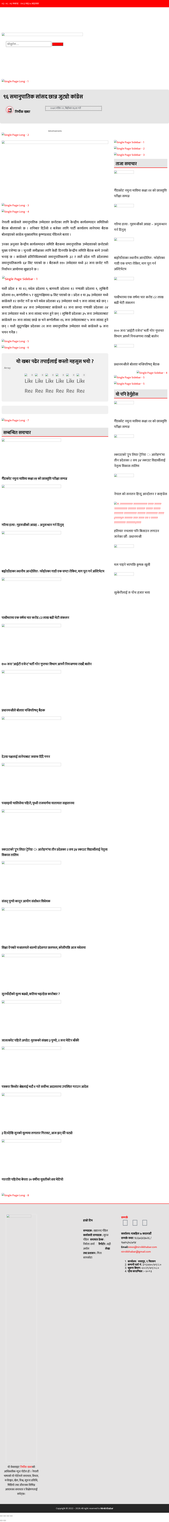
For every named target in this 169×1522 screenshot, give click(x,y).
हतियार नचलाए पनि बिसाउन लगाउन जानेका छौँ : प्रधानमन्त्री (136, 533)
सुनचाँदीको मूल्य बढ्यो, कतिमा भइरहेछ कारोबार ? (31, 994)
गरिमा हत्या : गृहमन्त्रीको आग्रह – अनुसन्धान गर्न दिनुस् (33, 525)
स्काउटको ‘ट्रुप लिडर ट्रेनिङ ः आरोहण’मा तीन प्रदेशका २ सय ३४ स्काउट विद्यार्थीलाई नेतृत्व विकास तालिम (54, 852)
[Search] (57, 44)
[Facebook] (125, 1223)
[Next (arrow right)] (4, 1520)
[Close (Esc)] (1, 1515)
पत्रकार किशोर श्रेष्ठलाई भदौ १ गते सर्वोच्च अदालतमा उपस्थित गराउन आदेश (45, 1087)
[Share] (4, 1515)
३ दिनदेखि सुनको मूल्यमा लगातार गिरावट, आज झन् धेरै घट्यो (37, 1133)
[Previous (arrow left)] (1, 1520)
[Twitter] (135, 1223)
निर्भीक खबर (25, 1467)
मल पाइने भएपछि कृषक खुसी (132, 565)
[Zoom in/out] (11, 1515)
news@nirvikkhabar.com (142, 1247)
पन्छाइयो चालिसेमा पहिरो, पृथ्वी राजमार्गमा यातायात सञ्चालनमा (38, 803)
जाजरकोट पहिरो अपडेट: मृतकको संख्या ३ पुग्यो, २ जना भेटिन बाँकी (40, 1040)
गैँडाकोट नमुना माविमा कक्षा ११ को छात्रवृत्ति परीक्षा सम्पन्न (34, 479)
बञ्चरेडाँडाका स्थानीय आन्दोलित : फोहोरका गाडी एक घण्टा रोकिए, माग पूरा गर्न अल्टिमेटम (53, 571)
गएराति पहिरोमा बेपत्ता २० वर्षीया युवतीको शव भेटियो (32, 1179)
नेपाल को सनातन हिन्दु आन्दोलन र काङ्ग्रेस (140, 494)
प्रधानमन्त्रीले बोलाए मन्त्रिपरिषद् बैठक (23, 710)
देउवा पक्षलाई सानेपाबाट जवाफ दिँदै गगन (26, 757)
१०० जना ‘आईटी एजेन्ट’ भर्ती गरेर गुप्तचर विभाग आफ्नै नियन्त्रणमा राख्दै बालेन (47, 664)
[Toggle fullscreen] (8, 1515)
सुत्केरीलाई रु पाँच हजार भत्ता (132, 592)
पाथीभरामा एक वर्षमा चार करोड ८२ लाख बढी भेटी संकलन (35, 618)
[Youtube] (145, 1223)
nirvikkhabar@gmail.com (136, 1251)
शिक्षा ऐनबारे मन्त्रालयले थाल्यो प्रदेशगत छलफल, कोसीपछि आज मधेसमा (44, 947)
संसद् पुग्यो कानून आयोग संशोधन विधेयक (26, 901)
